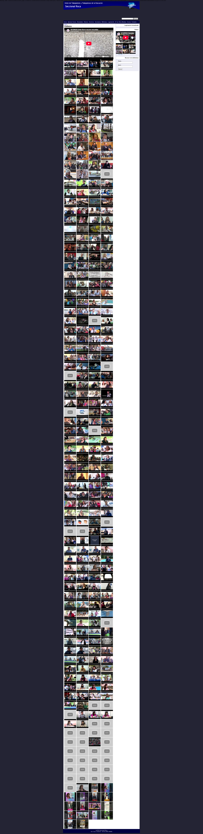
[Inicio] (101, 5)
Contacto (134, 22)
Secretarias (98, 22)
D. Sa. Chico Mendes (120, 22)
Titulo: (119, 61)
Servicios (91, 22)
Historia (86, 22)
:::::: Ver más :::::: (120, 54)
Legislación (111, 22)
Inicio (65, 24)
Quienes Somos (72, 22)
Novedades (80, 22)
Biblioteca (104, 22)
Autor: (119, 65)
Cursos (129, 22)
